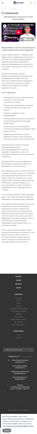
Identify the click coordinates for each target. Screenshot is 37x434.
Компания (18, 294)
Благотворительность (18, 324)
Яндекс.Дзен (19, 403)
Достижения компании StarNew (18, 308)
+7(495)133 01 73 (14, 356)
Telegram (14, 398)
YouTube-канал (19, 216)
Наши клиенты (18, 316)
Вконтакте (9, 398)
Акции (18, 280)
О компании (18, 298)
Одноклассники (23, 398)
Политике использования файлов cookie (20, 426)
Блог (18, 335)
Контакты (18, 306)
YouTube (19, 398)
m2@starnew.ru (20, 368)
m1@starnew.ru (20, 362)
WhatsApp (28, 398)
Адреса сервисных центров (18, 319)
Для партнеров (18, 322)
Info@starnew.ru (20, 379)
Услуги (18, 288)
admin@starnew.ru (20, 373)
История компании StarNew (18, 311)
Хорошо (6, 430)
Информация (18, 331)
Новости (18, 284)
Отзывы (18, 303)
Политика (18, 337)
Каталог (18, 276)
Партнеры (18, 314)
